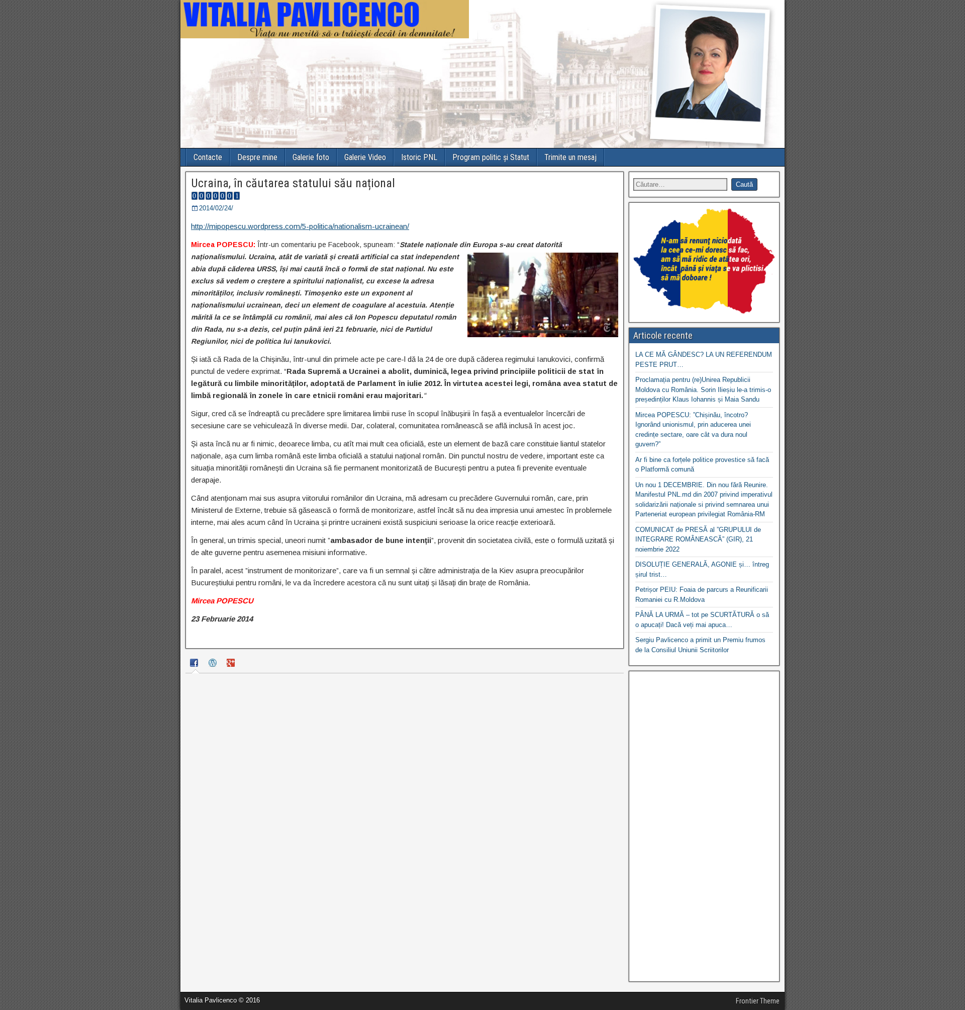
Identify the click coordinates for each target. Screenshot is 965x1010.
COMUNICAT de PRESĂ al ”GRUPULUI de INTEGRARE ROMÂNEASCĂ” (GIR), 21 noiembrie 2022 (698, 539)
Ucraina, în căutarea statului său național (293, 183)
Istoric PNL (419, 157)
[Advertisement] (704, 826)
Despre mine (257, 157)
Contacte (208, 157)
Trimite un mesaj (570, 157)
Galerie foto (311, 157)
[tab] (195, 664)
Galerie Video (365, 157)
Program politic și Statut (490, 157)
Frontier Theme (758, 1000)
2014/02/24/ (216, 208)
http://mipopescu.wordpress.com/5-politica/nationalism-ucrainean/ (300, 226)
